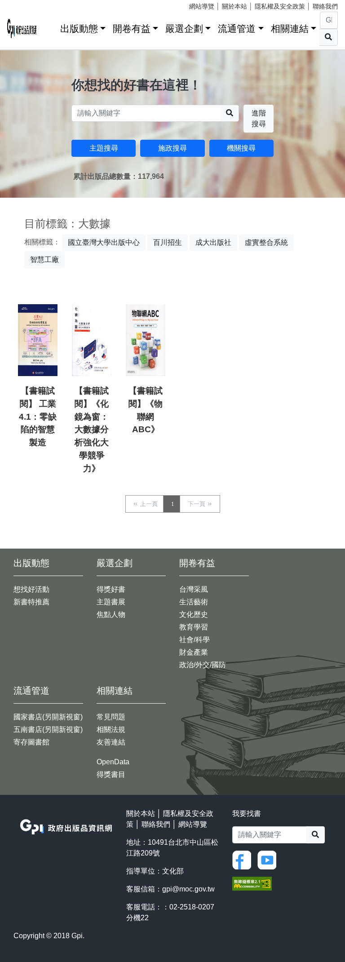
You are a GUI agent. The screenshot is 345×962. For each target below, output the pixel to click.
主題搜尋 (103, 148)
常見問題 (111, 717)
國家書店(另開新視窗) (48, 717)
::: (50, 27)
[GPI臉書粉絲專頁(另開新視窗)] (244, 859)
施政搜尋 (172, 148)
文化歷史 (193, 614)
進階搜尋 (259, 118)
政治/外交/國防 (202, 665)
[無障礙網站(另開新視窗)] (252, 883)
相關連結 (290, 28)
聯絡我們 (325, 6)
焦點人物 (111, 614)
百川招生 (167, 242)
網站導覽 (201, 6)
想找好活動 (31, 589)
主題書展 (111, 602)
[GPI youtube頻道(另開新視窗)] (269, 859)
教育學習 (193, 627)
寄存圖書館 (31, 742)
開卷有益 (131, 28)
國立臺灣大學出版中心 (104, 242)
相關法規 (111, 729)
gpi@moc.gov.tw (188, 889)
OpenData (113, 762)
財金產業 (193, 652)
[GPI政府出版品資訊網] (22, 28)
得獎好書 (111, 589)
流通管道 (237, 28)
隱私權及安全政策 (280, 6)
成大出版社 (213, 242)
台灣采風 (193, 589)
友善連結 (111, 742)
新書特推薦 (31, 602)
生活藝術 (193, 602)
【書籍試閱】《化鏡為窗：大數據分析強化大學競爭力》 (92, 429)
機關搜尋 (241, 148)
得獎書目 (111, 774)
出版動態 (79, 28)
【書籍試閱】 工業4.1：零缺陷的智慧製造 (38, 416)
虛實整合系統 (266, 242)
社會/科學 (194, 639)
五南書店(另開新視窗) (48, 729)
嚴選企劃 (184, 28)
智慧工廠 (44, 259)
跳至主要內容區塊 (25, 4)
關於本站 (234, 6)
